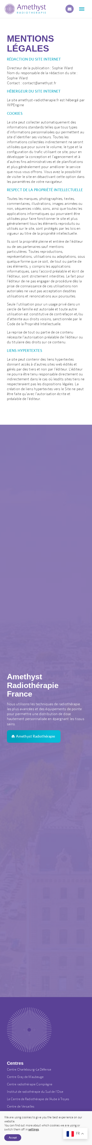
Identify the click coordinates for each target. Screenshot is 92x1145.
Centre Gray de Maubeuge (25, 1077)
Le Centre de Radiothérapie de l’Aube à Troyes (38, 1099)
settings (33, 1129)
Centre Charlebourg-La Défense (29, 1069)
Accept (13, 1137)
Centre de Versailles (20, 1106)
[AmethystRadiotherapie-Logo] (25, 9)
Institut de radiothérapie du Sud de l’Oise (35, 1091)
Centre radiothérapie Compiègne (29, 1084)
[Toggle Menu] (81, 9)
